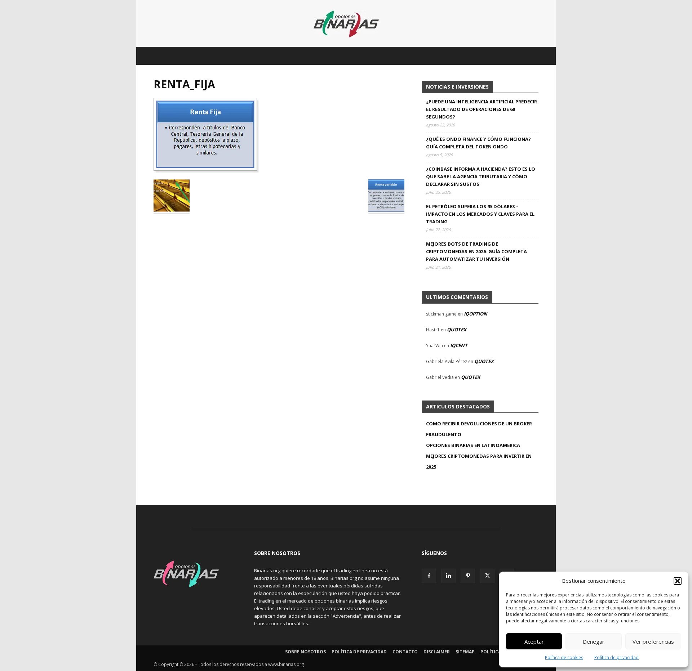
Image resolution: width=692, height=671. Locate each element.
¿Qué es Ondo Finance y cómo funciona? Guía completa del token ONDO (478, 143)
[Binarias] (346, 23)
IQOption (475, 313)
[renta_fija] (206, 170)
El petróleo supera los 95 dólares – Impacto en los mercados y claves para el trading (480, 214)
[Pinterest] (468, 576)
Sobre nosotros (305, 652)
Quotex (456, 329)
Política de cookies (564, 657)
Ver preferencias (653, 641)
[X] (487, 576)
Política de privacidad (616, 657)
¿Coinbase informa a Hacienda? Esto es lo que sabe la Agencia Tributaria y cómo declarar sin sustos (480, 176)
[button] (677, 581)
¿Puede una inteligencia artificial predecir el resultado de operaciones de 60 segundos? (481, 109)
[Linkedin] (448, 576)
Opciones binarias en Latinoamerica (473, 445)
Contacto (405, 652)
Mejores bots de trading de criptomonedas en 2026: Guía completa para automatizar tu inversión (476, 251)
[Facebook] (429, 576)
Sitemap (465, 652)
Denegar (593, 641)
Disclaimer (436, 652)
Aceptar (534, 641)
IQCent (458, 345)
